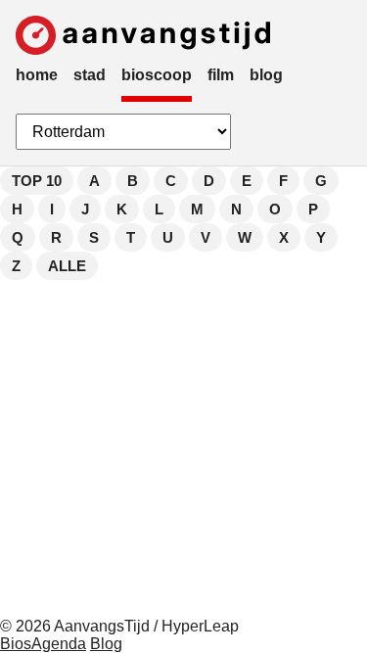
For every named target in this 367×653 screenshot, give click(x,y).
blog (266, 75)
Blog (106, 643)
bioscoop (156, 75)
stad (89, 75)
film (220, 75)
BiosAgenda (43, 643)
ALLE (67, 265)
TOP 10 (37, 180)
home (37, 75)
